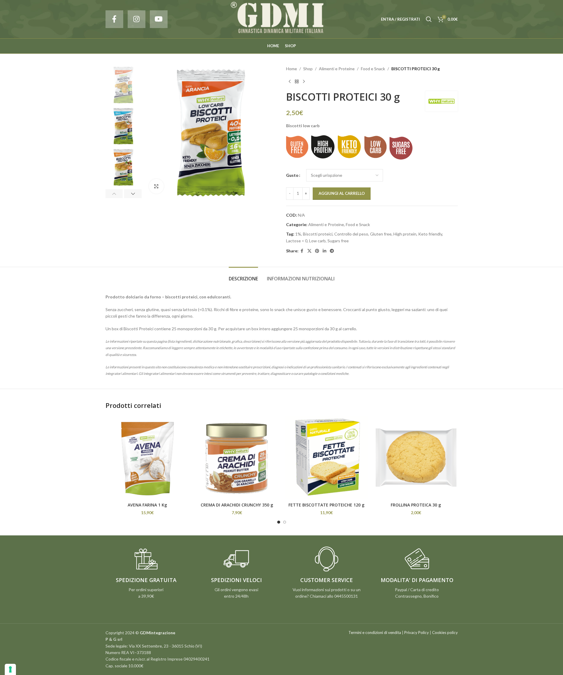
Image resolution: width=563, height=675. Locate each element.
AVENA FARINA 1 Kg (147, 505)
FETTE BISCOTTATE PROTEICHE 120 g (326, 505)
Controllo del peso (351, 233)
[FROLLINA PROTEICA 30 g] (416, 457)
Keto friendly (430, 233)
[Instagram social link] (136, 19)
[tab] (243, 276)
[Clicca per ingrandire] (156, 186)
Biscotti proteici (317, 233)
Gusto (292, 175)
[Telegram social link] (332, 251)
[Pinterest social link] (317, 251)
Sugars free (338, 240)
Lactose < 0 (296, 240)
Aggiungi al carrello (342, 193)
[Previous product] (289, 81)
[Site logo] (281, 18)
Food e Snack (373, 68)
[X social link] (309, 251)
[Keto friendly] (349, 147)
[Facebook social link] (114, 19)
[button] (114, 193)
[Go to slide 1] (278, 522)
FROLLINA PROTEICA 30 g (416, 505)
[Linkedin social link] (324, 251)
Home (291, 68)
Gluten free (381, 233)
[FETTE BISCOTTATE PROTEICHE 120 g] (326, 457)
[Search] (429, 19)
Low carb (317, 240)
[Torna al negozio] (296, 81)
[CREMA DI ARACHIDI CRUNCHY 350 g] (237, 457)
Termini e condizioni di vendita (374, 632)
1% (298, 233)
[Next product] (303, 81)
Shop (308, 68)
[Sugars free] (401, 148)
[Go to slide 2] (284, 522)
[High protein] (323, 147)
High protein (404, 233)
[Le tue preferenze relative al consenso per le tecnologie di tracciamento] (10, 669)
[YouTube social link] (159, 19)
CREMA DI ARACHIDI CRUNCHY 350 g (237, 505)
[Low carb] (375, 147)
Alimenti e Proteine (337, 68)
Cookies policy (445, 632)
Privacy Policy (416, 632)
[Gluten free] (297, 147)
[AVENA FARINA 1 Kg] (147, 457)
